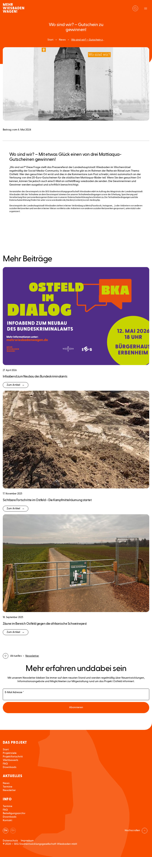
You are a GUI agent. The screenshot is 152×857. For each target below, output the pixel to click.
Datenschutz (10, 840)
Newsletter (9, 790)
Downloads (9, 767)
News (62, 39)
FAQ (5, 763)
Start (50, 39)
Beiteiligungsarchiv (14, 813)
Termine (7, 786)
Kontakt (7, 820)
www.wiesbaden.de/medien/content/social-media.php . (73, 200)
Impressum (27, 840)
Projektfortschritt (13, 756)
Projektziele (9, 753)
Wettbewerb (10, 760)
